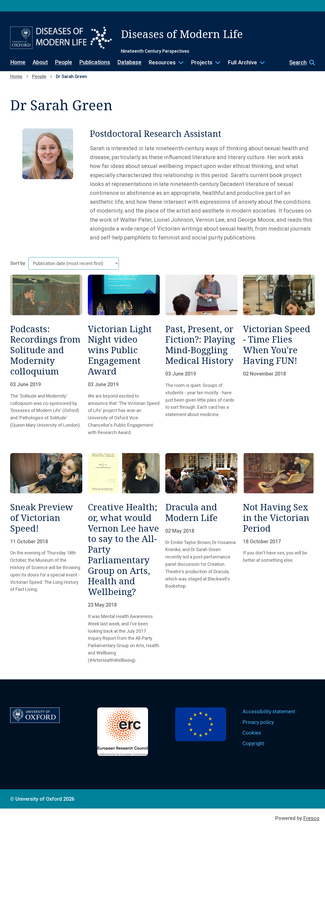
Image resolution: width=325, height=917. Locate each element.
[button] (299, 62)
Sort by (17, 263)
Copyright (253, 743)
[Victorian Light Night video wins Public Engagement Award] (124, 355)
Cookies (251, 733)
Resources (162, 62)
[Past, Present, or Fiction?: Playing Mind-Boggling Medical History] (201, 355)
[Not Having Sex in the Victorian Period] (279, 558)
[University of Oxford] (21, 38)
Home (17, 62)
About (40, 62)
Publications (94, 62)
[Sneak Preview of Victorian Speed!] (46, 558)
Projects (202, 62)
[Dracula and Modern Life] (201, 558)
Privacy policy (258, 722)
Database (129, 62)
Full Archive (242, 62)
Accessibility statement (268, 711)
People (63, 62)
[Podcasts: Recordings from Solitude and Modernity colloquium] (46, 355)
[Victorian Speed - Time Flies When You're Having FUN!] (279, 355)
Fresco (311, 818)
